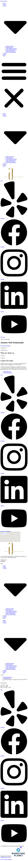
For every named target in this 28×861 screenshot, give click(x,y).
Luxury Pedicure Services (11, 49)
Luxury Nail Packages (10, 50)
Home (4, 3)
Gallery (4, 53)
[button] (14, 84)
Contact (4, 54)
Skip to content (4, 1)
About (4, 4)
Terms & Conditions (7, 859)
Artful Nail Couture (10, 46)
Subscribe (3, 559)
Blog (4, 55)
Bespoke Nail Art (9, 47)
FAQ (2, 859)
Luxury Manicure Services (11, 48)
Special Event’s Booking (11, 52)
